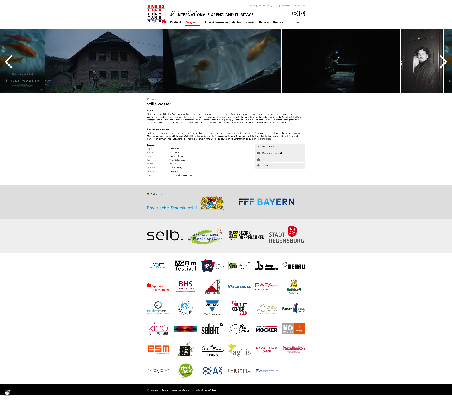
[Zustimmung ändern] (7, 392)
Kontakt (279, 22)
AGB (276, 5)
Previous (9, 62)
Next (443, 62)
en (303, 22)
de (298, 22)
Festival (175, 22)
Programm (192, 22)
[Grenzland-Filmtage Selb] (156, 14)
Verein (250, 22)
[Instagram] (294, 13)
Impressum (300, 5)
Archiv (236, 22)
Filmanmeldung (265, 5)
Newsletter (250, 5)
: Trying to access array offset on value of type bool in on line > (185, 193)
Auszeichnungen (216, 22)
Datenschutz (286, 5)
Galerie (264, 22)
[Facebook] (301, 13)
